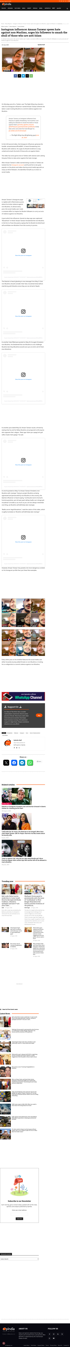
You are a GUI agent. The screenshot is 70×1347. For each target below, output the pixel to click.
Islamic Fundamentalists (35, 733)
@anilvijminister (23, 127)
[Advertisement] (23, 585)
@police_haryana (28, 125)
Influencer (16, 733)
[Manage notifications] (3, 1343)
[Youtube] (69, 1)
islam (27, 733)
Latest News (5, 1013)
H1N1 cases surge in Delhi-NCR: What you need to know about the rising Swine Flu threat (24, 1105)
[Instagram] (61, 1)
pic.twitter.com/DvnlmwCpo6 (17, 131)
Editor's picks (4, 26)
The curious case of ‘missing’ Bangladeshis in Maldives (16, 945)
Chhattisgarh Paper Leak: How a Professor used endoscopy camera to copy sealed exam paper (16, 931)
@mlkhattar (31, 127)
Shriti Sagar (27, 907)
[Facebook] (59, 1)
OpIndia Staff (41, 44)
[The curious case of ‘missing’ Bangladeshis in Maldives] (5, 945)
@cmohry (20, 125)
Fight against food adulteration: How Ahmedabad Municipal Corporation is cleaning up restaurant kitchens (24, 1118)
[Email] (27, 76)
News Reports (8, 23)
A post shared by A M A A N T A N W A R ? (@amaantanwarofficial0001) (23, 277)
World (3, 893)
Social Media (21, 26)
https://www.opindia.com (19, 742)
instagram (22, 733)
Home (2, 23)
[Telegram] (23, 76)
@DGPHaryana (13, 127)
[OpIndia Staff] (8, 744)
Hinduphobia (9, 733)
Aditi (3, 907)
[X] (65, 1)
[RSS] (63, 1)
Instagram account (18, 165)
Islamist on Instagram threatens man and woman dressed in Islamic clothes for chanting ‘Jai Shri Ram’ (24, 807)
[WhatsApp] (67, 1)
